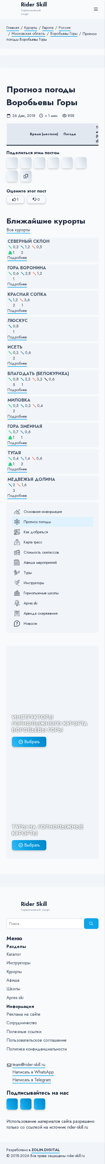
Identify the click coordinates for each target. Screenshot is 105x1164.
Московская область (28, 33)
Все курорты (18, 230)
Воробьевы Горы (64, 33)
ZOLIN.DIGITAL (46, 1149)
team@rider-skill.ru (28, 1065)
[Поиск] (91, 923)
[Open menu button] (96, 9)
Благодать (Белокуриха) (38, 373)
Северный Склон (29, 241)
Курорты (30, 27)
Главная (12, 27)
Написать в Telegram (31, 1080)
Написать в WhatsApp (33, 1072)
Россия (65, 27)
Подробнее (17, 257)
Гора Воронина (27, 268)
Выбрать (32, 742)
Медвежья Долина (31, 479)
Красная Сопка (27, 294)
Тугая (14, 453)
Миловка (19, 400)
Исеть (15, 347)
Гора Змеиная (25, 426)
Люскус (18, 320)
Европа (48, 27)
